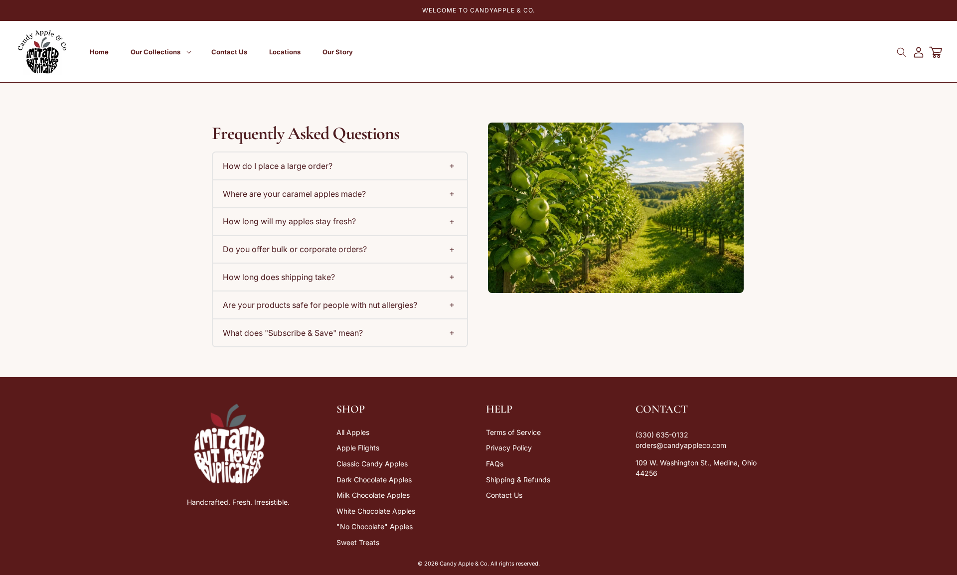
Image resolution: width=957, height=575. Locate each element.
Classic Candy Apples (372, 463)
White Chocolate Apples (375, 511)
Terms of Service (513, 432)
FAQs (494, 463)
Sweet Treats (357, 542)
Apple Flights (357, 447)
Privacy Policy (509, 447)
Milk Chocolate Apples (373, 495)
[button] (160, 52)
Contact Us (504, 495)
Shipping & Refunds (518, 479)
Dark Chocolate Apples (374, 479)
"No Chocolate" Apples (374, 526)
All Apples (352, 432)
